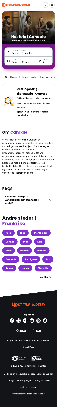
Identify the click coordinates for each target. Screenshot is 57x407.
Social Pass (28, 347)
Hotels (27, 340)
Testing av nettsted (42, 380)
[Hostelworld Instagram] (25, 320)
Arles (8, 250)
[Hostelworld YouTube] (32, 320)
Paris (8, 232)
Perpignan (31, 259)
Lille (39, 241)
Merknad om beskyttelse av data (19, 374)
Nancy (25, 268)
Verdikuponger (24, 380)
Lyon (25, 241)
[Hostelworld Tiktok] (45, 320)
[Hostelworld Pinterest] (38, 320)
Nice (22, 232)
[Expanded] (6, 77)
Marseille (43, 268)
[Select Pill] (45, 5)
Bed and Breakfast (41, 340)
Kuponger (10, 380)
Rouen (9, 268)
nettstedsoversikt (28, 387)
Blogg (10, 340)
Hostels (18, 340)
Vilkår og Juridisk (45, 374)
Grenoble (11, 259)
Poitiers (41, 250)
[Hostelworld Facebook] (12, 320)
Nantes (24, 250)
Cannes (10, 241)
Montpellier (40, 232)
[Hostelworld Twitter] (18, 320)
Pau (48, 259)
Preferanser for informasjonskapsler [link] (28, 394)
